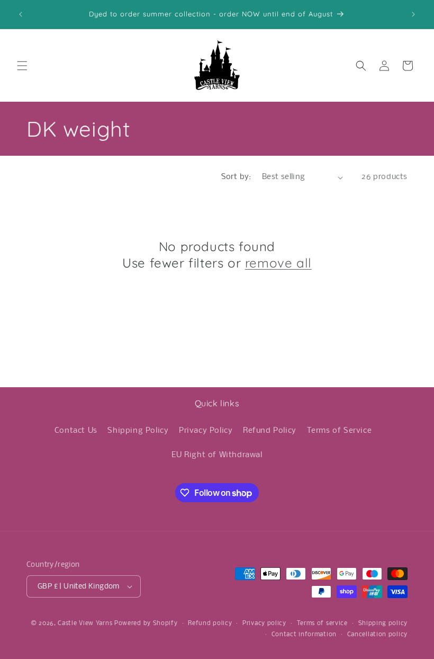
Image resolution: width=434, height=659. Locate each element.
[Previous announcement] (20, 14)
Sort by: (236, 177)
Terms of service (322, 623)
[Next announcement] (413, 14)
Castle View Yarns (85, 623)
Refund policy (210, 623)
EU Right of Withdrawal (216, 455)
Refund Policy (269, 430)
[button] (22, 65)
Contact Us (76, 430)
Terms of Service (339, 430)
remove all (278, 263)
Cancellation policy (377, 634)
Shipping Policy (137, 430)
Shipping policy (383, 623)
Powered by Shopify (146, 623)
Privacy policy (264, 623)
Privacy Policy (205, 430)
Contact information (304, 634)
